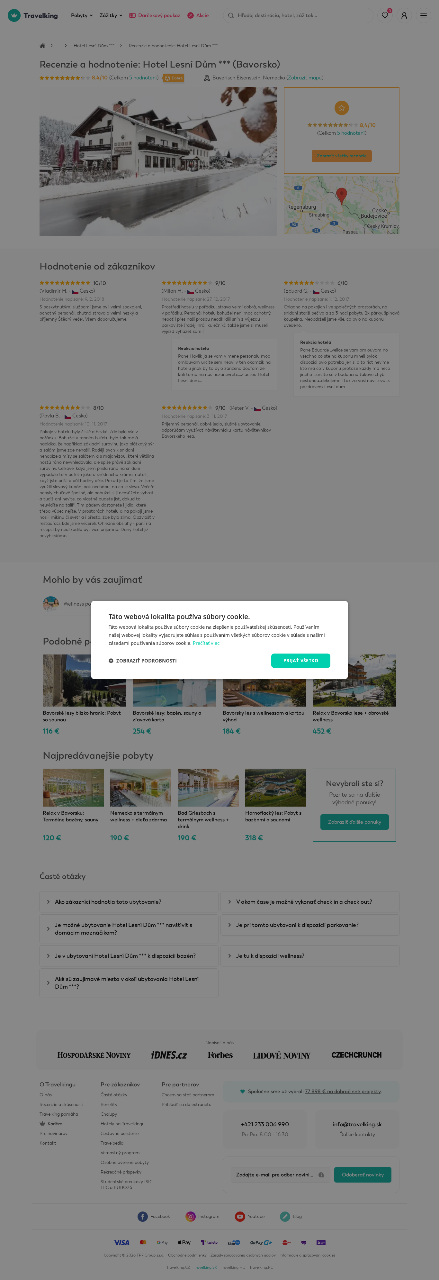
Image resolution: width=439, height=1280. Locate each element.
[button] (143, 660)
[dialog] (219, 640)
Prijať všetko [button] (300, 660)
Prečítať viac (206, 643)
